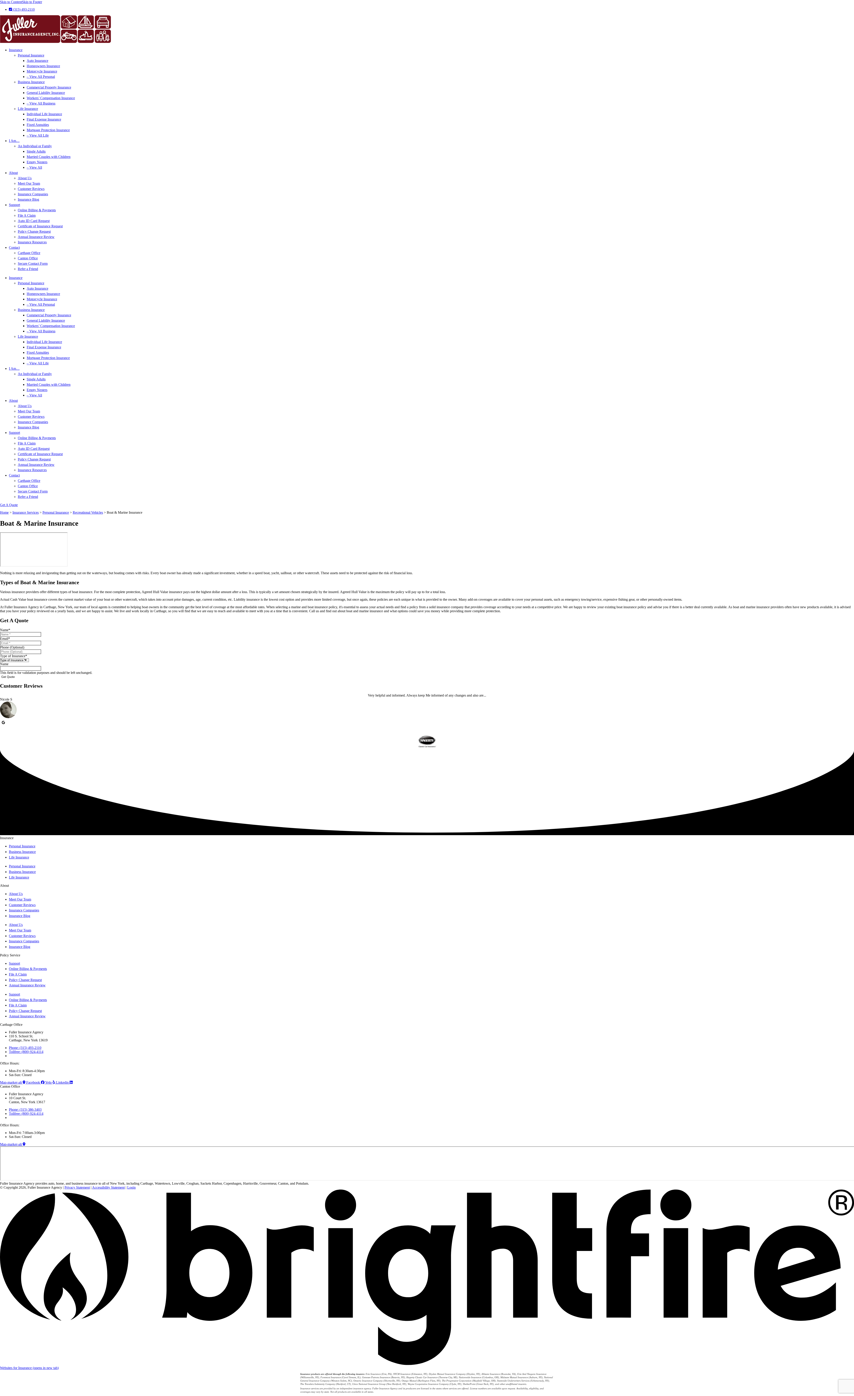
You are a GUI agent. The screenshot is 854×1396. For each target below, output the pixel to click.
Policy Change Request (34, 231)
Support (14, 205)
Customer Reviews (31, 189)
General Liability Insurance (46, 93)
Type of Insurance (13, 656)
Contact (14, 247)
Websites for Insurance (29, 1368)
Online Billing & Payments (37, 210)
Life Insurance (28, 109)
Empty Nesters (37, 162)
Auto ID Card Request (34, 221)
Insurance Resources (32, 242)
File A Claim (27, 215)
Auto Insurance (37, 61)
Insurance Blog (28, 199)
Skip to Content (11, 2)
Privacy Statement (77, 1187)
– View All (34, 167)
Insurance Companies (33, 194)
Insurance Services (25, 512)
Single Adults (36, 151)
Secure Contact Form (33, 263)
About (13, 173)
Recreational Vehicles (88, 512)
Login (131, 1187)
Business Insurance (31, 82)
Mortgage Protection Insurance (48, 130)
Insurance (15, 50)
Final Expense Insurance (44, 119)
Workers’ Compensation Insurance (51, 98)
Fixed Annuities (38, 125)
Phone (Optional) (12, 647)
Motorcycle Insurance (42, 71)
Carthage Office (29, 253)
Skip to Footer (32, 2)
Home (4, 512)
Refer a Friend (28, 269)
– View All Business (41, 103)
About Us (25, 178)
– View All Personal (41, 77)
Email (5, 638)
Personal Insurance (31, 55)
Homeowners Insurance (43, 66)
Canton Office (28, 258)
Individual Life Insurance (44, 114)
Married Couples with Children (48, 157)
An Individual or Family (35, 146)
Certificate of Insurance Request (40, 226)
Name (5, 630)
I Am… (14, 141)
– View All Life (38, 135)
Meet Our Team (29, 183)
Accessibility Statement (108, 1187)
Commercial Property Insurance (49, 87)
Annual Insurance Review (36, 237)
